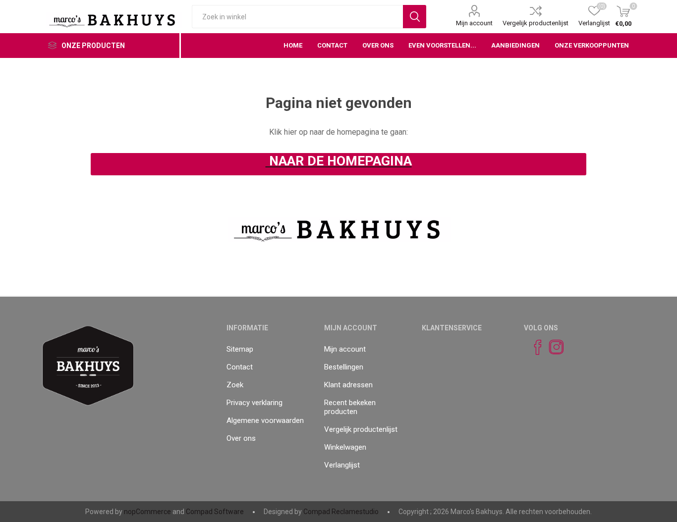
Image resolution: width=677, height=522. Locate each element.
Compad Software (215, 512)
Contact (239, 367)
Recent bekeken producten (350, 407)
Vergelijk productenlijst (535, 23)
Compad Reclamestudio (341, 512)
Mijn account (474, 23)
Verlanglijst (342, 465)
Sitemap (239, 349)
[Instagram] (552, 347)
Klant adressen (348, 384)
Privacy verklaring (254, 402)
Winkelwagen (345, 447)
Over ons (241, 438)
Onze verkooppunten (592, 45)
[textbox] (297, 16)
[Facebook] (533, 347)
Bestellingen (343, 367)
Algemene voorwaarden (265, 420)
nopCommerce (147, 512)
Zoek (234, 384)
